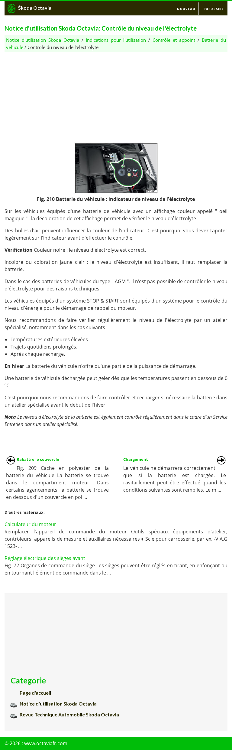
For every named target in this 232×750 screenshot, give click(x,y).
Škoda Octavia (34, 8)
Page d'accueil (35, 693)
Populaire (214, 9)
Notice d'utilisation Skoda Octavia (42, 40)
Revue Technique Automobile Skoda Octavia (69, 714)
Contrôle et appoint (174, 40)
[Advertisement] (116, 94)
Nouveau (186, 9)
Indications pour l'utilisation (116, 40)
